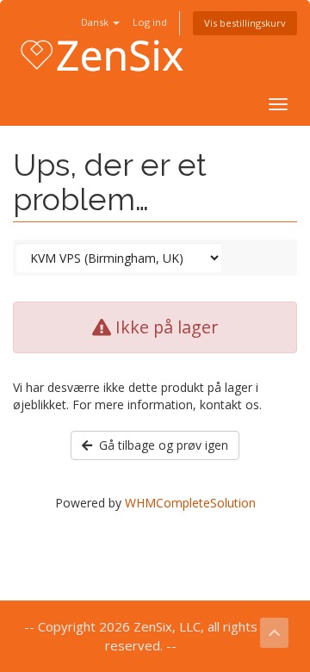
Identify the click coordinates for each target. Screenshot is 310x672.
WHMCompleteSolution (190, 503)
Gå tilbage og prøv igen (160, 445)
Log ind (150, 22)
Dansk (96, 22)
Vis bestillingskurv (245, 22)
